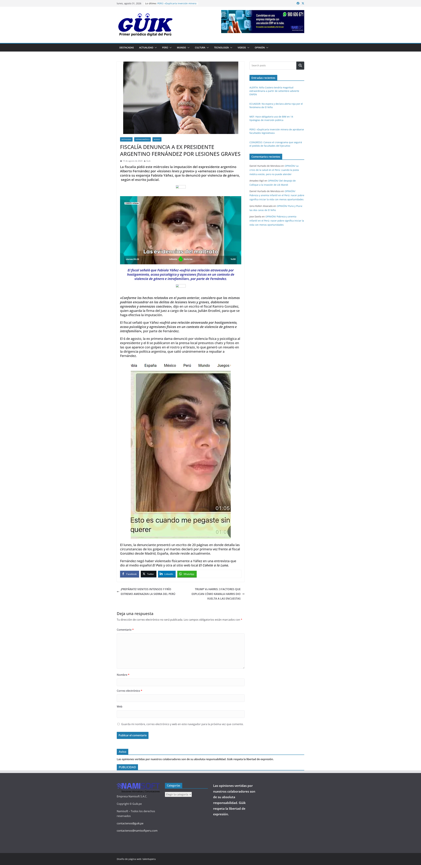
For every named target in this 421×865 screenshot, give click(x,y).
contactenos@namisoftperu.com (137, 830)
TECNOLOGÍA (221, 47)
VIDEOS (242, 47)
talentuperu (149, 859)
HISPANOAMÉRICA (142, 139)
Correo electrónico (129, 691)
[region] (262, 21)
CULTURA (200, 47)
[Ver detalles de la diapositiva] (262, 21)
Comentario (125, 629)
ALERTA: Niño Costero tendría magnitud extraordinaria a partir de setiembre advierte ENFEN (274, 91)
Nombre (123, 675)
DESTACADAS (126, 47)
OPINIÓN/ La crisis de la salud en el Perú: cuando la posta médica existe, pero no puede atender (274, 170)
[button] (155, 47)
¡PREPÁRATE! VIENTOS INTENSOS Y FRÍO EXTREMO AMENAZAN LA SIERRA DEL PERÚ (148, 591)
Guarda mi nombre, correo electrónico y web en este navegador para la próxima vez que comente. (182, 724)
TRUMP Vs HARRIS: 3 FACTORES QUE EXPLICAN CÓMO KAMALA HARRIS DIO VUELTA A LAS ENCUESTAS (216, 594)
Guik (148, 160)
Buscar (300, 65)
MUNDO (181, 47)
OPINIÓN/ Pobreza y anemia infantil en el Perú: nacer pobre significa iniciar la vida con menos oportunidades (276, 195)
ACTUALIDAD (146, 47)
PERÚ (165, 47)
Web (119, 706)
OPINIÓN (260, 47)
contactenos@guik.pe (130, 823)
